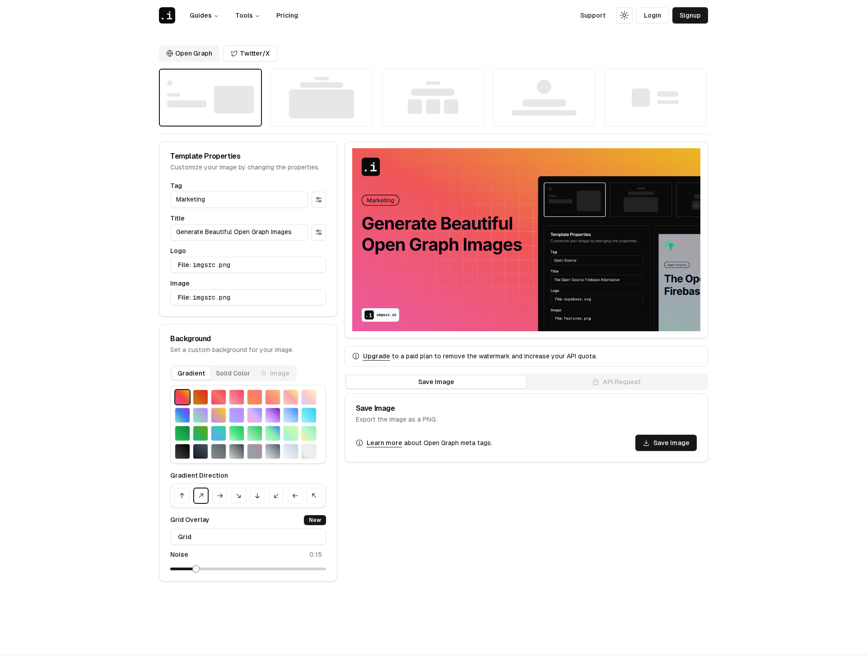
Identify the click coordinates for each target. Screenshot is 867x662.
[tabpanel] (248, 446)
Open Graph (193, 53)
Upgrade (376, 356)
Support (593, 15)
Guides (201, 15)
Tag (176, 186)
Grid (184, 536)
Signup (690, 15)
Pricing (287, 15)
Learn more (384, 442)
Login (652, 15)
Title (177, 218)
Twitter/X (255, 53)
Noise (179, 554)
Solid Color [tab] (233, 373)
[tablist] (233, 373)
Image (180, 283)
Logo (178, 251)
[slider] (196, 569)
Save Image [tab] (436, 381)
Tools (244, 15)
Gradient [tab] (191, 373)
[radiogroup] (433, 98)
